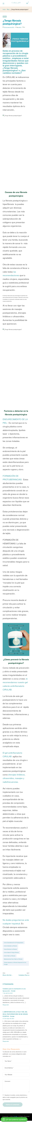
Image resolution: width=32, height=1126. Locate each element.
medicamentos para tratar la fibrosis (13, 959)
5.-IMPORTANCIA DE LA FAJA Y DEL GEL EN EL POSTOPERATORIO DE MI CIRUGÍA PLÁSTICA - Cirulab (15, 1014)
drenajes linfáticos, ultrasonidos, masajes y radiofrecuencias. (14, 778)
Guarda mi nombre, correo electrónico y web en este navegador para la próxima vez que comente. (15, 1097)
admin (19, 27)
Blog (8, 9)
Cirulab (15, 1116)
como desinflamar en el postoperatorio (13, 942)
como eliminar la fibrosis (10, 949)
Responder (6, 1005)
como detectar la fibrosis (10, 946)
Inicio (4, 9)
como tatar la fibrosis (9, 956)
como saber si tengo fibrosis (11, 952)
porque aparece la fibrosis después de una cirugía (15, 963)
